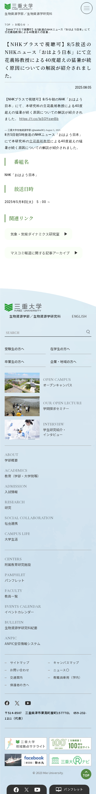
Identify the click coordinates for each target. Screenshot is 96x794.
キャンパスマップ (66, 662)
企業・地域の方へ (63, 361)
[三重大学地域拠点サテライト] (26, 748)
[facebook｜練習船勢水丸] (26, 764)
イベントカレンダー (23, 609)
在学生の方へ (60, 348)
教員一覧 (13, 593)
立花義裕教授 (40, 141)
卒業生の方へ (14, 361)
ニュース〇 (61, 670)
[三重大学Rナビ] (70, 764)
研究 (15, 505)
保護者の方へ (19, 685)
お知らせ (20, 24)
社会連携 (29, 521)
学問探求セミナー (62, 406)
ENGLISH (79, 316)
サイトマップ (19, 662)
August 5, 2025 (53, 130)
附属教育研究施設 (18, 562)
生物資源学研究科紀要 (21, 625)
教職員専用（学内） (67, 677)
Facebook (16, 789)
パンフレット (15, 578)
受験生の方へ (14, 348)
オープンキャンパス (57, 382)
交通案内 (16, 677)
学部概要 (11, 457)
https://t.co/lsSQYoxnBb (39, 119)
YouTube (37, 789)
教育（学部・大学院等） (23, 473)
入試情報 (16, 489)
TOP (7, 24)
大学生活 (17, 537)
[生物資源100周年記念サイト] (70, 748)
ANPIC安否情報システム (22, 641)
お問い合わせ (19, 670)
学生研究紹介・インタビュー (54, 429)
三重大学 (23, 307)
